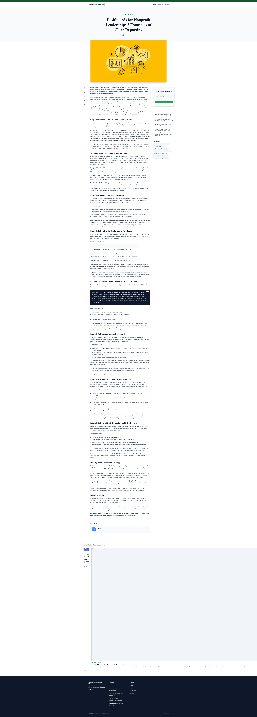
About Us (167, 4)
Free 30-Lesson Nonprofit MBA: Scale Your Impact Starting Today (128, 0)
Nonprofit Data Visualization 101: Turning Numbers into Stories (108, 665)
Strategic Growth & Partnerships (116, 705)
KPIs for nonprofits (113, 158)
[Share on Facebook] (84, 92)
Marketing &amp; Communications (160, 153)
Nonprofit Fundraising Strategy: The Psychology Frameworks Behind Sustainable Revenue (163, 126)
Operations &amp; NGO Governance (161, 155)
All (154, 144)
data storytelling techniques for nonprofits (105, 109)
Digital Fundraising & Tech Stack (116, 693)
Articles (159, 4)
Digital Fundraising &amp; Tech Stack (161, 148)
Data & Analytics (112, 690)
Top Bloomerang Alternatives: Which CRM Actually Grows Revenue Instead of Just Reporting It (164, 121)
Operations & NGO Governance (116, 703)
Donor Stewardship (157, 151)
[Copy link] (84, 104)
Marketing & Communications (115, 700)
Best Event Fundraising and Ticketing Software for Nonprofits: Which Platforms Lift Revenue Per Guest (164, 116)
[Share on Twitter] (84, 96)
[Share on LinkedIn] (84, 100)
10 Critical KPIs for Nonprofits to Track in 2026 (86, 559)
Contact (132, 693)
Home (154, 4)
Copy (148, 291)
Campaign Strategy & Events (115, 688)
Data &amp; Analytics (158, 146)
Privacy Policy (133, 690)
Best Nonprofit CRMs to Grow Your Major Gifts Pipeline (164, 135)
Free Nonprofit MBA (167, 151)
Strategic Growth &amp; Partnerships (161, 158)
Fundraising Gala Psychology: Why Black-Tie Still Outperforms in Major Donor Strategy (162, 131)
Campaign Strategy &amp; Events (163, 144)
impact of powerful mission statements (123, 101)
